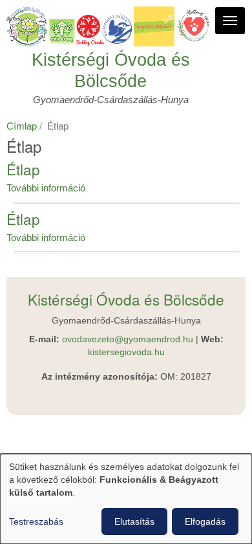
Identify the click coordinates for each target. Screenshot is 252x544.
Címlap (21, 126)
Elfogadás (205, 521)
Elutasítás (134, 521)
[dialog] (126, 499)
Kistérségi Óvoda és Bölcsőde (111, 70)
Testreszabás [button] (36, 521)
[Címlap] (110, 26)
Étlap (23, 169)
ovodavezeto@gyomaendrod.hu (127, 339)
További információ (45, 187)
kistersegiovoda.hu (126, 352)
